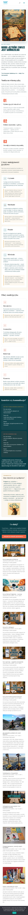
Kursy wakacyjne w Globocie (10, 559)
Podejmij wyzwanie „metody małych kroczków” (12, 847)
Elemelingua (6, 562)
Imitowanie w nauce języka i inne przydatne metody (11, 806)
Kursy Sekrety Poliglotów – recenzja (12, 594)
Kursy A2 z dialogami (8, 627)
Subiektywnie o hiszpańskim (10, 773)
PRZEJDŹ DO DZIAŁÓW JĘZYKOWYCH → (14, 536)
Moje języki (12, 737)
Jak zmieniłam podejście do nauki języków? (12, 733)
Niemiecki (16, 850)
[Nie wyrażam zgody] (26, 910)
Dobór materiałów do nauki (10, 886)
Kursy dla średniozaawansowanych (12, 696)
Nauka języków (12, 562)
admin (12, 560)
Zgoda (14, 912)
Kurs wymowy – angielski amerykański (13, 662)
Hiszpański (5, 776)
